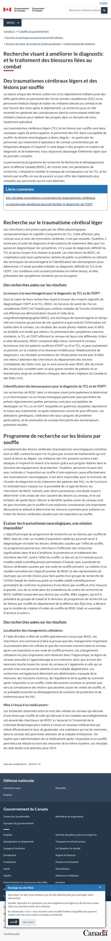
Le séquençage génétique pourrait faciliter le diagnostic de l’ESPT (49, 204)
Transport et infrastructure (70, 841)
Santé (6, 868)
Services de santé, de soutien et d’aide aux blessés (33, 43)
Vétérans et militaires (67, 875)
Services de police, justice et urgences (76, 834)
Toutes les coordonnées (16, 816)
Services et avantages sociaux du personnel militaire (34, 37)
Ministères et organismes (69, 816)
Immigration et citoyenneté (18, 841)
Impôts (7, 875)
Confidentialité (11, 934)
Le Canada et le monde (68, 848)
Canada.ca (9, 31)
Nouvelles (61, 788)
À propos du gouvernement (18, 823)
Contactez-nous (12, 788)
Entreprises (9, 855)
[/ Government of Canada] (23, 9)
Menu (14, 23)
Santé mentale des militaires (79, 43)
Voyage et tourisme (14, 848)
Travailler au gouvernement (33, 31)
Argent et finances (66, 855)
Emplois (7, 794)
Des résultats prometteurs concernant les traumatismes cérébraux (50, 198)
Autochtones (63, 868)
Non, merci (29, 923)
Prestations (9, 862)
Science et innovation (67, 862)
